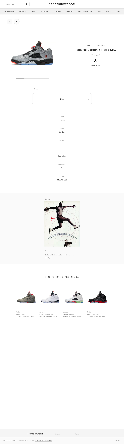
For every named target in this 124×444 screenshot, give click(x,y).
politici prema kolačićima (43, 441)
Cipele (88, 45)
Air (62, 168)
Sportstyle (62, 156)
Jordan (62, 132)
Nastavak (118, 441)
